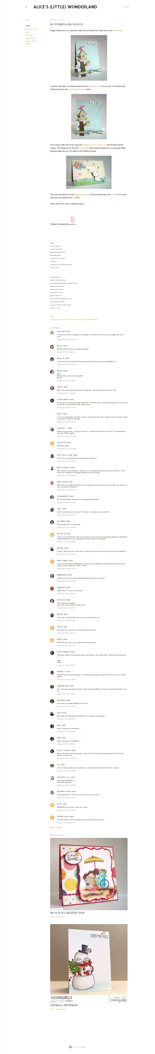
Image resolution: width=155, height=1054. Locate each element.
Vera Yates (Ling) (64, 455)
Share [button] (27, 20)
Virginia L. (62, 428)
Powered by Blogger (79, 1047)
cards (27, 32)
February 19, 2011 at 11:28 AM (66, 810)
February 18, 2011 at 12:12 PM (66, 568)
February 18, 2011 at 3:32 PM (66, 608)
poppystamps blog (82, 195)
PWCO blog (117, 31)
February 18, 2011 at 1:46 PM (66, 593)
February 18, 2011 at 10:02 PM (66, 758)
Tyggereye (61, 587)
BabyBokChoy (62, 575)
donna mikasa (62, 482)
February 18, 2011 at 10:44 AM (66, 449)
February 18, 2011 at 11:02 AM (66, 475)
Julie (59, 713)
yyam (59, 725)
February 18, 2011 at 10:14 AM (66, 422)
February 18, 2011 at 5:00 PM (66, 665)
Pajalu (59, 627)
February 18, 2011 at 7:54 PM (66, 706)
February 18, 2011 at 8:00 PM (66, 719)
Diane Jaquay (62, 560)
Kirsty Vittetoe (64, 750)
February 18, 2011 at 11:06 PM (66, 785)
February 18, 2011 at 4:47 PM (66, 633)
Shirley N (61, 534)
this (73, 198)
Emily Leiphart (63, 467)
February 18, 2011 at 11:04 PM (66, 771)
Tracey (59, 387)
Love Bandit (84, 148)
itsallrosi (61, 442)
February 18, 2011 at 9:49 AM (66, 393)
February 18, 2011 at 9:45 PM (66, 731)
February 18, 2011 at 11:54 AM (66, 554)
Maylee (59, 614)
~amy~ (59, 509)
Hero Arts (29, 35)
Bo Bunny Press (31, 29)
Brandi (59, 371)
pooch (113, 195)
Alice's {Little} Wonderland (65, 6)
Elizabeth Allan (64, 791)
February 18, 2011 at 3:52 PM (66, 620)
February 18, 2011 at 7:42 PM (66, 694)
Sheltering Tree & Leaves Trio (94, 145)
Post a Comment (56, 828)
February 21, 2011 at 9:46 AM (66, 823)
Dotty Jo (60, 358)
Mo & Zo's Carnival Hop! (67, 912)
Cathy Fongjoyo (63, 652)
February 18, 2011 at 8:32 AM (66, 339)
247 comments (60, 917)
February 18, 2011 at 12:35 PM (66, 581)
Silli (59, 804)
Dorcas (59, 346)
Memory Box (30, 38)
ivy (58, 765)
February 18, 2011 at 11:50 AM (66, 527)
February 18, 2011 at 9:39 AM (66, 381)
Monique (60, 548)
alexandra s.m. (63, 777)
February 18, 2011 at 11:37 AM (66, 515)
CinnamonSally (63, 496)
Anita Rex (61, 331)
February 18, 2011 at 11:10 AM (66, 502)
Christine (61, 600)
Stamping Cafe (63, 686)
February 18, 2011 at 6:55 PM (66, 679)
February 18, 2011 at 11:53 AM (66, 542)
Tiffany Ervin (63, 816)
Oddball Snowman (64, 1005)
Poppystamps (30, 41)
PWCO (28, 44)
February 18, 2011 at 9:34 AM (66, 364)
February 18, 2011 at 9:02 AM (66, 352)
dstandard (61, 700)
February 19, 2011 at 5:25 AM (66, 798)
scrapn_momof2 (63, 399)
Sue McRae (61, 521)
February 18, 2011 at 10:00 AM (66, 407)
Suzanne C (61, 671)
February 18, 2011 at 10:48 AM (66, 461)
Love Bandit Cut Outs (77, 89)
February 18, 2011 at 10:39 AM (66, 436)
